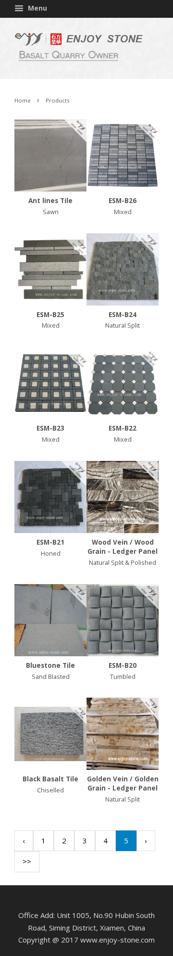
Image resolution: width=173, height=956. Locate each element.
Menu (36, 8)
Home (22, 100)
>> (27, 861)
